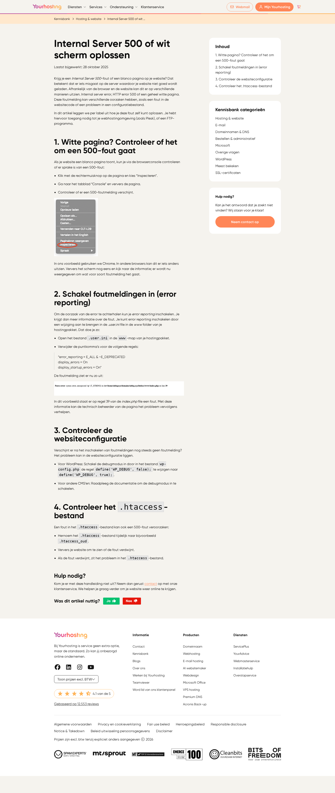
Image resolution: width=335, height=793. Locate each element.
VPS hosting (191, 690)
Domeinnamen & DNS (232, 132)
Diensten (75, 7)
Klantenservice (152, 7)
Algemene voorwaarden (73, 724)
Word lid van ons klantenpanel (154, 690)
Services (95, 7)
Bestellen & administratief (235, 139)
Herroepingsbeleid (190, 724)
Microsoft (222, 145)
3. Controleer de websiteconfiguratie (243, 79)
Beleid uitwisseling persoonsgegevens (120, 731)
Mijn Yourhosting (277, 7)
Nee (129, 601)
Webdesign (191, 675)
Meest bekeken (227, 166)
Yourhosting (47, 7)
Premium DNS (192, 697)
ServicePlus (241, 646)
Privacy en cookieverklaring (119, 724)
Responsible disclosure (228, 724)
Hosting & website (88, 19)
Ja (108, 601)
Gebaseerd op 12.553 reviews (76, 704)
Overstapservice (244, 675)
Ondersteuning (121, 7)
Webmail (243, 7)
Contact (139, 646)
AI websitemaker (194, 668)
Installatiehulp (243, 668)
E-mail (220, 125)
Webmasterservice (246, 661)
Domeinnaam (192, 646)
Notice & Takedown (69, 731)
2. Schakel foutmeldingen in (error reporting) (241, 70)
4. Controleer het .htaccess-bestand (243, 86)
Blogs (136, 661)
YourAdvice (241, 654)
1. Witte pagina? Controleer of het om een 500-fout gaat (244, 58)
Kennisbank (62, 19)
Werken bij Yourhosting (149, 675)
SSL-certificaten (228, 173)
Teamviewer (141, 682)
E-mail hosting (193, 661)
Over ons (139, 668)
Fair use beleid (158, 724)
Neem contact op (245, 222)
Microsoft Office (194, 682)
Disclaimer (164, 731)
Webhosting (191, 654)
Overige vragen (227, 152)
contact (150, 584)
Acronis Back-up (194, 704)
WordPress (223, 159)
